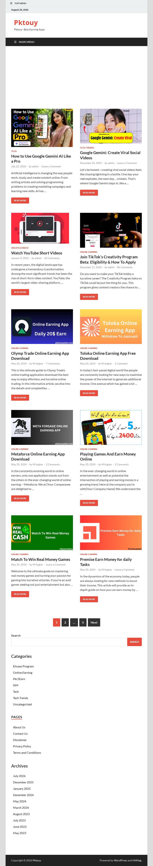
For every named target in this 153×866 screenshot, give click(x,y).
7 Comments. (53, 363)
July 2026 (19, 776)
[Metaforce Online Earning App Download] (42, 427)
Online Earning (88, 252)
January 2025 (22, 788)
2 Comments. (53, 464)
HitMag (136, 860)
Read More (18, 200)
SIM (15, 685)
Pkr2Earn (19, 679)
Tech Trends (87, 147)
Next (94, 622)
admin (35, 166)
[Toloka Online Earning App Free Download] (111, 326)
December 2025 (23, 782)
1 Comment (121, 363)
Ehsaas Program (23, 666)
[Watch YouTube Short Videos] (42, 228)
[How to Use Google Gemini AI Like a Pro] (42, 128)
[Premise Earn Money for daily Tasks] (111, 532)
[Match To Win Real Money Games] (42, 532)
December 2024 (23, 795)
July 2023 (19, 820)
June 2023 (19, 826)
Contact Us (20, 733)
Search (16, 635)
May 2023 (19, 833)
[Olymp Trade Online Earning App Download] (42, 326)
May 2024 (19, 801)
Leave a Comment (51, 166)
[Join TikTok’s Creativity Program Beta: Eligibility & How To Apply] (111, 230)
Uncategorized (20, 248)
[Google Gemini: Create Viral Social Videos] (111, 126)
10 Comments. (52, 258)
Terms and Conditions (27, 752)
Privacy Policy (22, 746)
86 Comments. (125, 267)
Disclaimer (20, 740)
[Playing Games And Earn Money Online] (111, 427)
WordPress (120, 860)
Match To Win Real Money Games (40, 559)
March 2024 (21, 807)
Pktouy (26, 22)
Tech (14, 151)
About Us (19, 727)
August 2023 (21, 814)
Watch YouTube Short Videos (36, 252)
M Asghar (38, 363)
